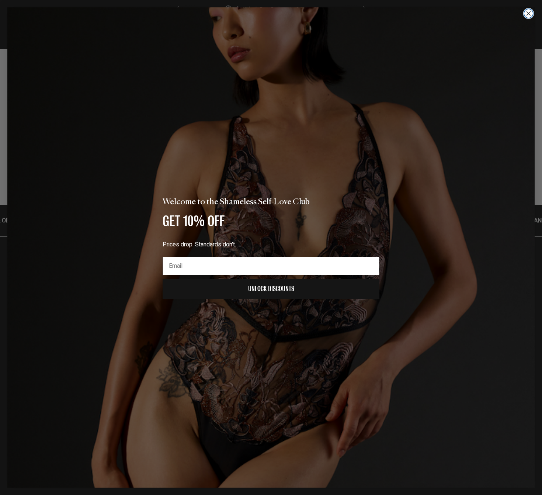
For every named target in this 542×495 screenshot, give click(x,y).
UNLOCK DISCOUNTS (271, 288)
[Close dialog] (528, 13)
